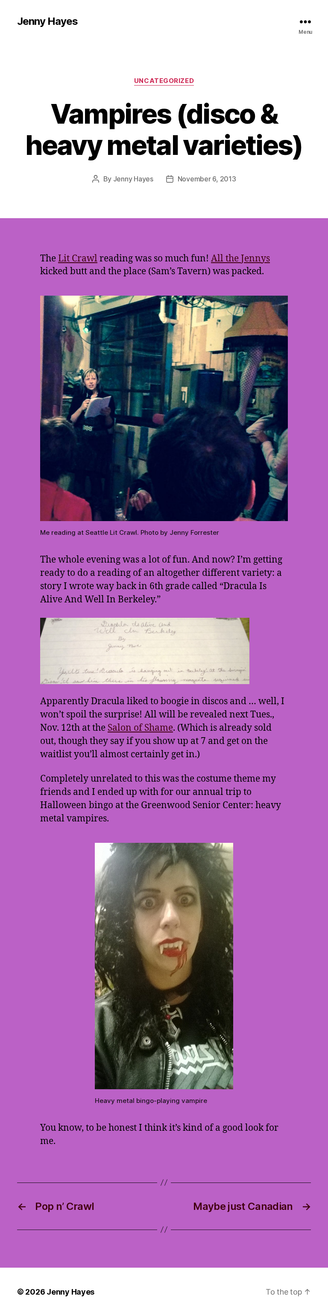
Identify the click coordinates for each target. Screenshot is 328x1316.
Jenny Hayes (47, 21)
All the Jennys (240, 258)
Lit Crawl (77, 258)
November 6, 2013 (207, 179)
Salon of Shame (140, 728)
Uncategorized (164, 81)
